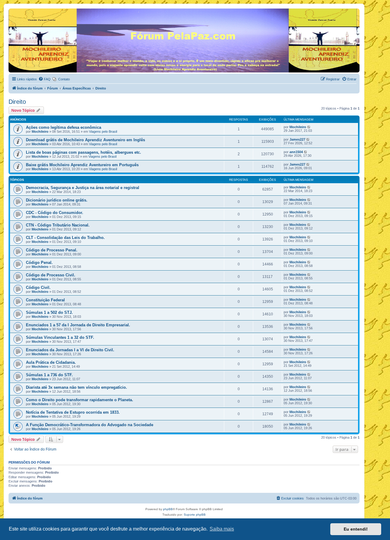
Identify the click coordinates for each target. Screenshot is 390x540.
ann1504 (296, 152)
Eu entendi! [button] (356, 529)
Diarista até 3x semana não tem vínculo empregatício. (76, 387)
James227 (297, 139)
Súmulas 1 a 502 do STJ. (49, 312)
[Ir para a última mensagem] (309, 127)
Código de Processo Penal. (51, 250)
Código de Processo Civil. (50, 275)
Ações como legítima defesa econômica (63, 127)
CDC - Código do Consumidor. (54, 212)
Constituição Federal (45, 300)
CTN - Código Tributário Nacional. (58, 225)
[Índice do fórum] (12, 10)
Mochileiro (40, 131)
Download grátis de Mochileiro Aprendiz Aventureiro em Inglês (85, 140)
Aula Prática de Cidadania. (51, 362)
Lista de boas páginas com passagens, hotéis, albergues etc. (83, 152)
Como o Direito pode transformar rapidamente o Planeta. (79, 400)
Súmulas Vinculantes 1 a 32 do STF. (60, 337)
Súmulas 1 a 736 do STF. (49, 375)
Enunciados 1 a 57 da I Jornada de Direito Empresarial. (78, 325)
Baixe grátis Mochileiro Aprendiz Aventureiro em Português (82, 165)
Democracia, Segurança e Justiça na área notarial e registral (82, 187)
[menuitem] (44, 79)
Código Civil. (38, 287)
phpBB (168, 509)
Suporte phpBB (195, 514)
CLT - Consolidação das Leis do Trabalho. (65, 237)
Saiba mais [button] (222, 528)
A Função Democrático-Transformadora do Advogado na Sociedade (89, 425)
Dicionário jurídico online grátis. (56, 200)
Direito (17, 101)
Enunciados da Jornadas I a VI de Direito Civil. (70, 350)
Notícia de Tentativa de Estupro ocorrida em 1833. (73, 412)
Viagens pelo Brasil (103, 131)
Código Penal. (39, 262)
